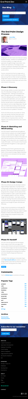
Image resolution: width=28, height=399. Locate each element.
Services (3, 340)
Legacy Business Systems (7, 353)
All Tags (3, 309)
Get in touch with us (10, 260)
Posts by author (5, 318)
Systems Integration (5, 351)
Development (4, 368)
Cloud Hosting (4, 349)
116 (13, 302)
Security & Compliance (6, 355)
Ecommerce (4, 370)
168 (13, 292)
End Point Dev (6, 1)
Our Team (3, 376)
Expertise (4, 361)
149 (13, 296)
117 (13, 300)
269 (13, 286)
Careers (3, 382)
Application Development (7, 345)
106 (13, 304)
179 (13, 290)
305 (13, 284)
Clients (2, 378)
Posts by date (4, 317)
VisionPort (5, 385)
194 (13, 288)
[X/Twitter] (24, 393)
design (4, 266)
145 (13, 298)
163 (13, 294)
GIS (2, 358)
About (3, 373)
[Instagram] (26, 393)
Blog (2, 380)
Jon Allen (12, 37)
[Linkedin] (22, 393)
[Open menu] (26, 1)
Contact (3, 389)
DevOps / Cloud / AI (5, 363)
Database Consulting (6, 347)
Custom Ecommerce (6, 343)
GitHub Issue (8, 275)
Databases (3, 366)
